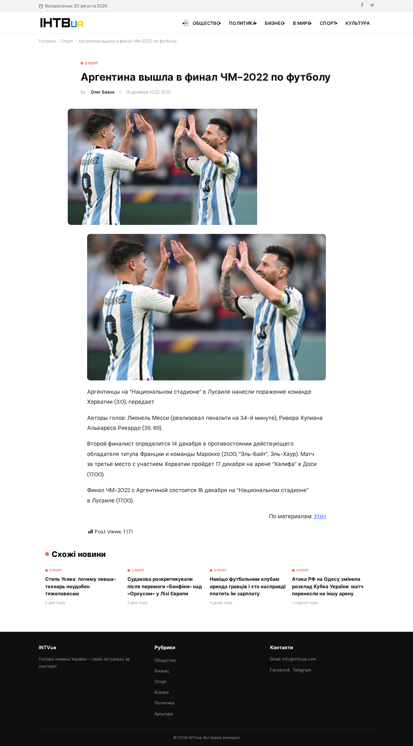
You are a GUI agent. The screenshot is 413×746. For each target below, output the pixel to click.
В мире (302, 23)
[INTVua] (61, 23)
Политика (242, 23)
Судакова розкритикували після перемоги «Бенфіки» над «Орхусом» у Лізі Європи (164, 586)
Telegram (302, 670)
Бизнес (274, 23)
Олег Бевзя (102, 92)
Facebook (280, 670)
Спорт (328, 23)
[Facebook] (362, 6)
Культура (358, 23)
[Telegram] (371, 6)
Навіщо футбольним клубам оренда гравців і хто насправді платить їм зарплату (248, 586)
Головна (47, 41)
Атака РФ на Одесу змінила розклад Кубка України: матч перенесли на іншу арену (327, 586)
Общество (206, 23)
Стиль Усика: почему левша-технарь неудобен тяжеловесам (80, 586)
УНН (320, 516)
